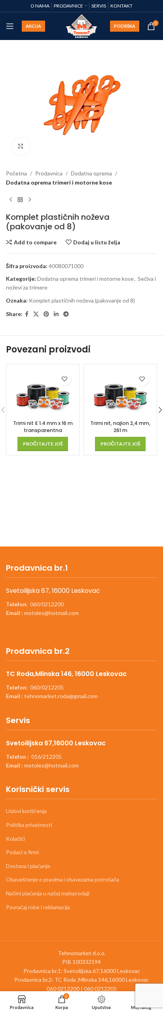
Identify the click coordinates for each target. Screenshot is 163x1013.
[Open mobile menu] (10, 26)
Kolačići (15, 838)
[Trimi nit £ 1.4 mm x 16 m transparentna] (42, 392)
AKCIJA (33, 26)
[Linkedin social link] (56, 314)
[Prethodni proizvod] (10, 199)
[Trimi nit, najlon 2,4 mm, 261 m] (120, 392)
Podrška (124, 26)
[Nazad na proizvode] (20, 199)
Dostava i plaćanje (28, 866)
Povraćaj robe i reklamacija (38, 907)
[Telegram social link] (66, 314)
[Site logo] (82, 25)
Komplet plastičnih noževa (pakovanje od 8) (82, 300)
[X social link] (36, 314)
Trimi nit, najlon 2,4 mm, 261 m (120, 427)
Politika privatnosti (29, 824)
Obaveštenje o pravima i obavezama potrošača (62, 879)
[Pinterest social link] (46, 314)
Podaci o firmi (22, 852)
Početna (16, 173)
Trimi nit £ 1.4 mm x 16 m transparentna (43, 427)
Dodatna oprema (91, 173)
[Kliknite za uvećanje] (21, 147)
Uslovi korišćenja (26, 810)
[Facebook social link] (27, 314)
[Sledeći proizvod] (29, 199)
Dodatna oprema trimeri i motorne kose (59, 182)
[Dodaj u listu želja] (64, 379)
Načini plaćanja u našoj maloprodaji (47, 893)
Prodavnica (49, 173)
